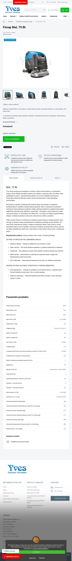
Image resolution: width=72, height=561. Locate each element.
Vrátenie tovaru (7, 502)
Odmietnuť (42, 558)
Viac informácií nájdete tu (40, 548)
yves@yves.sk (58, 487)
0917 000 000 (58, 491)
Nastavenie (32, 558)
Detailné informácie (9, 122)
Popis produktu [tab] (13, 178)
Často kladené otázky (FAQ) (11, 499)
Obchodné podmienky (33, 490)
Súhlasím (36, 552)
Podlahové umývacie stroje (20, 442)
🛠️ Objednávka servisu (11, 556)
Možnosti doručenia (9, 133)
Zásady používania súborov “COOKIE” (35, 506)
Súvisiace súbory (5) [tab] (36, 178)
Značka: (7, 34)
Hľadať (44, 10)
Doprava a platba (32, 487)
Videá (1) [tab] (57, 178)
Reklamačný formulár (33, 493)
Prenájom (31, 2)
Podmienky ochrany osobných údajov (35, 501)
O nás (4, 2)
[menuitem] (5, 16)
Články (10, 2)
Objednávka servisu (20, 2)
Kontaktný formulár (60, 498)
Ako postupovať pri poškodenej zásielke (36, 497)
